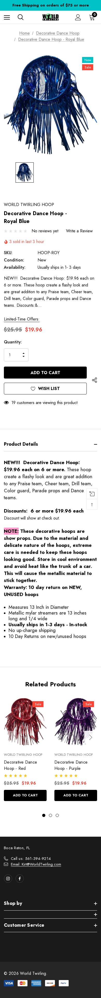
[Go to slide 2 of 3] (50, 815)
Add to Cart (25, 795)
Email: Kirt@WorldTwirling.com (36, 864)
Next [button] (90, 737)
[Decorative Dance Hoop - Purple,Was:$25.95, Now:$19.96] (75, 722)
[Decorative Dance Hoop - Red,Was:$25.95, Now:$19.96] (25, 722)
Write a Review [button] (79, 230)
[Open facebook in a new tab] (20, 878)
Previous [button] (10, 737)
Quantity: (13, 342)
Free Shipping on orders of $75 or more (50, 5)
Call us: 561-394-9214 (31, 858)
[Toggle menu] (7, 17)
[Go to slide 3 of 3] (57, 815)
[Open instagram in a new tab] (8, 878)
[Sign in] (78, 17)
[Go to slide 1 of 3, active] (43, 815)
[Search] (21, 17)
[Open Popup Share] (94, 380)
